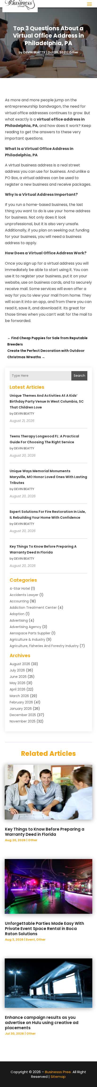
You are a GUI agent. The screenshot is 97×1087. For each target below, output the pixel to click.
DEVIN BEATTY (34, 52)
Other (73, 52)
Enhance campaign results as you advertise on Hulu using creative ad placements (41, 1023)
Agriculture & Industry (27, 639)
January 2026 (21, 708)
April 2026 (17, 689)
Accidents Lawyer (24, 595)
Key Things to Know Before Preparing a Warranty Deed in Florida (44, 831)
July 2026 (17, 670)
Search (79, 375)
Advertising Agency (25, 626)
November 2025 (23, 721)
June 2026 (18, 676)
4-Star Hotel (20, 588)
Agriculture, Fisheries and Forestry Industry (44, 646)
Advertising (19, 620)
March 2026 (19, 696)
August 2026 (20, 664)
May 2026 (17, 683)
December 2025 (23, 715)
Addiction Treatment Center (33, 607)
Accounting (19, 601)
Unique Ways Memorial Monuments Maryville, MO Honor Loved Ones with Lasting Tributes (48, 477)
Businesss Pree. (58, 1071)
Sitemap (58, 1076)
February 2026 (21, 702)
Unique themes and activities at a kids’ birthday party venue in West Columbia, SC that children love (47, 401)
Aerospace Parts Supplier (30, 633)
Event (30, 939)
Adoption (17, 614)
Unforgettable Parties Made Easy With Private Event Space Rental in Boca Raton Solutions (44, 929)
